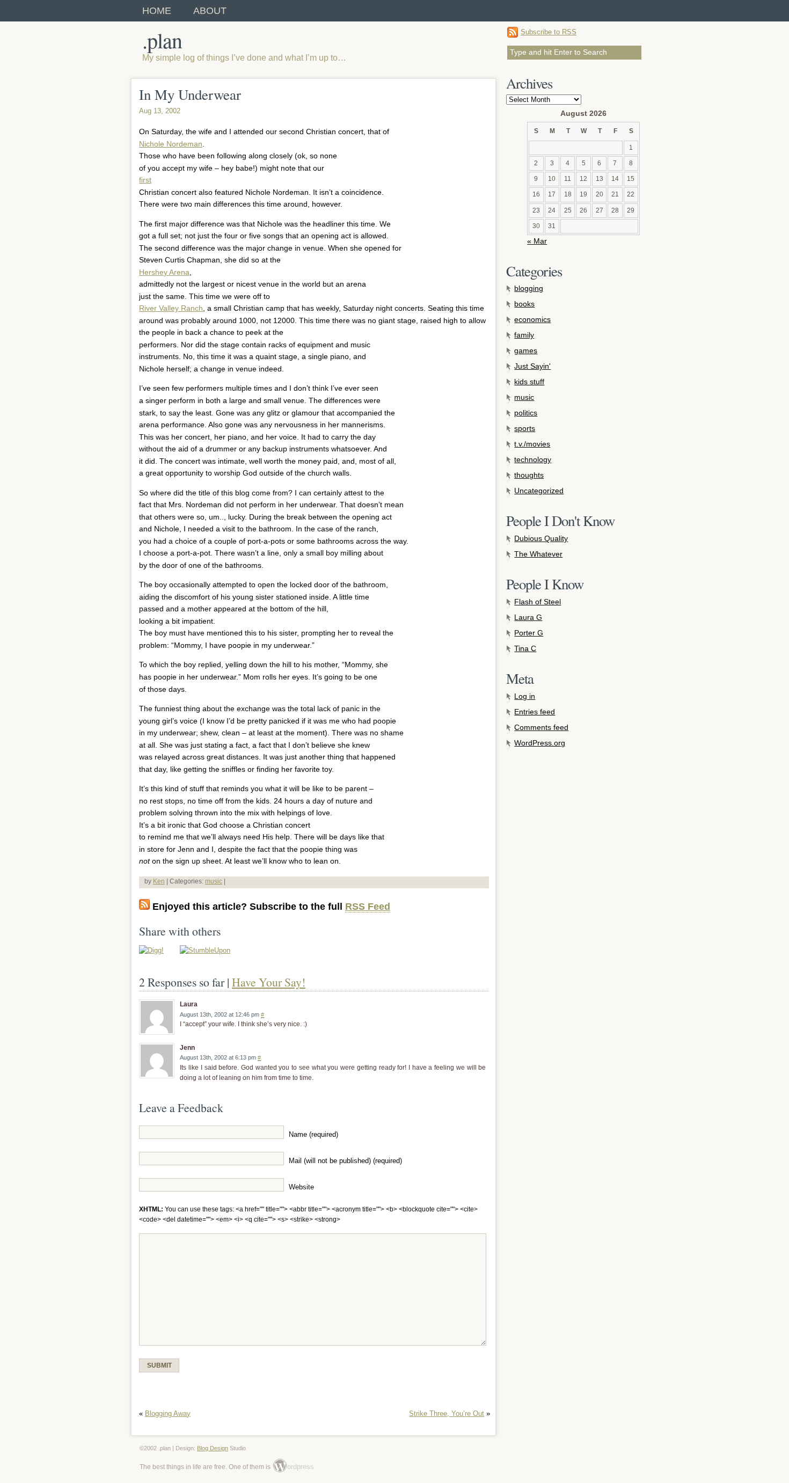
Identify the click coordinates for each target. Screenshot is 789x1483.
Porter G (528, 633)
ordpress (294, 1467)
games (525, 350)
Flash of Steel (537, 601)
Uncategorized (539, 490)
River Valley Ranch (171, 308)
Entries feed (534, 711)
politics (525, 412)
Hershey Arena (164, 272)
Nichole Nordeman (170, 144)
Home (156, 10)
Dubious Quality (541, 538)
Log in (524, 696)
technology (532, 459)
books (524, 303)
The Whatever (538, 554)
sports (524, 428)
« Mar (537, 241)
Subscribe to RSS (548, 32)
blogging (528, 288)
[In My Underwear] (151, 950)
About (210, 10)
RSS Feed (367, 906)
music (213, 881)
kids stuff (529, 381)
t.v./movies (532, 444)
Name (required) (313, 1134)
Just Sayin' (532, 366)
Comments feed (541, 727)
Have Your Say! (268, 982)
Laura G (528, 617)
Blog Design (212, 1448)
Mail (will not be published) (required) (345, 1161)
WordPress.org (539, 743)
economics (532, 319)
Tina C (525, 648)
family (524, 335)
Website (301, 1187)
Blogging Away (168, 1413)
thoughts (529, 475)
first (145, 180)
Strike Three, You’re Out (446, 1413)
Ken (159, 881)
